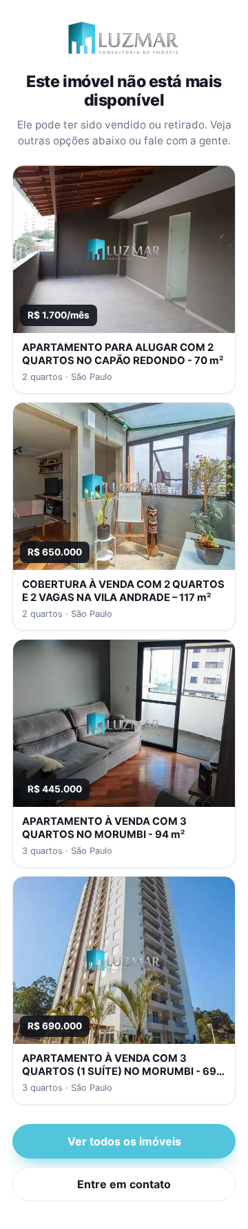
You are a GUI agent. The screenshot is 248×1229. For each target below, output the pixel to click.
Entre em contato (124, 1184)
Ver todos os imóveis (124, 1141)
